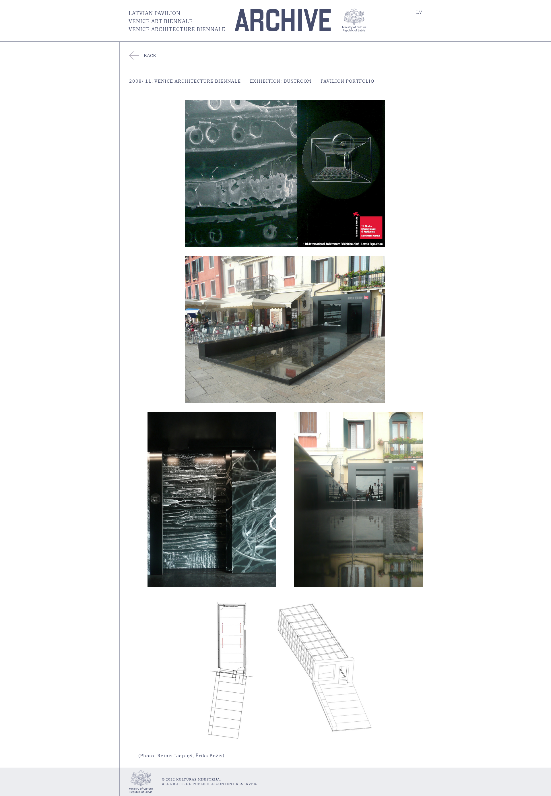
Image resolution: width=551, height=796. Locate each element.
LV (419, 12)
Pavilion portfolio (347, 81)
